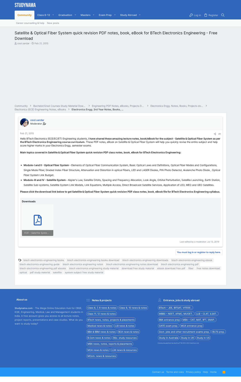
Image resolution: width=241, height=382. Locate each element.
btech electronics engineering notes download (132, 264)
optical (23, 272)
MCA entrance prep (192, 325)
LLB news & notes (124, 325)
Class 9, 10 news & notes (133, 307)
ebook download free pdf (171, 268)
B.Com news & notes (99, 337)
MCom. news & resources (102, 356)
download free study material (138, 268)
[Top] (220, 372)
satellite (57, 272)
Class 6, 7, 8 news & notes (102, 307)
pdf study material (40, 272)
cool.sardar (23, 43)
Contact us (158, 372)
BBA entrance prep (169, 319)
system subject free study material (84, 272)
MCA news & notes (98, 350)
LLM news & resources (124, 350)
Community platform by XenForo (178, 343)
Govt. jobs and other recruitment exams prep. (184, 331)
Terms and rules (175, 372)
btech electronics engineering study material (94, 268)
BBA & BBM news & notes (102, 331)
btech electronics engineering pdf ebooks (43, 268)
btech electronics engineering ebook (191, 260)
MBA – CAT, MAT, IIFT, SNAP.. (199, 319)
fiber (191, 268)
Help (205, 372)
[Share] (215, 134)
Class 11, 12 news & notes (102, 313)
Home (213, 372)
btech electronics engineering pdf (180, 264)
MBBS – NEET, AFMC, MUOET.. (176, 313)
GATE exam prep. (168, 325)
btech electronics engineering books (43, 260)
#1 (219, 133)
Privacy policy (193, 372)
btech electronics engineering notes (83, 264)
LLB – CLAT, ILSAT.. (206, 313)
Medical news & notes (100, 325)
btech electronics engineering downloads (145, 260)
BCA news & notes (128, 331)
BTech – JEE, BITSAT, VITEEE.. (175, 307)
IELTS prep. (218, 331)
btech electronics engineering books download (93, 260)
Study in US (203, 337)
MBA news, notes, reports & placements (110, 343)
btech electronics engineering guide (40, 264)
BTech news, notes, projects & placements (111, 319)
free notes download (208, 268)
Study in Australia (168, 337)
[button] (45, 15)
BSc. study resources (125, 337)
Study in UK (187, 337)
